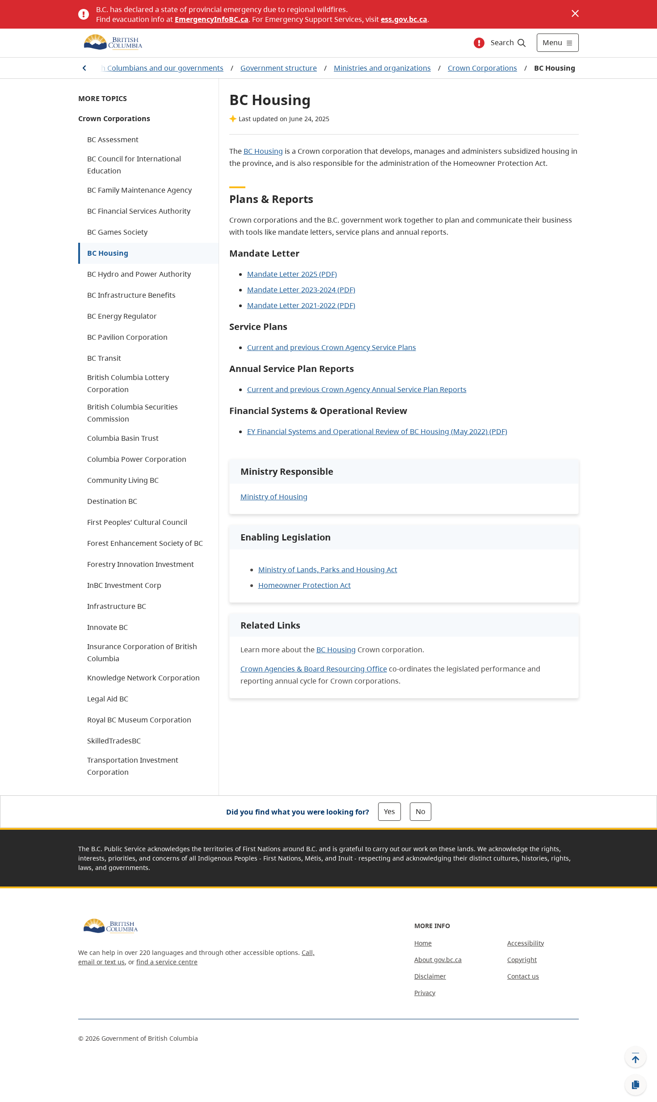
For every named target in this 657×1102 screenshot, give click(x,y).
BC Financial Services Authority (138, 211)
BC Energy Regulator (122, 316)
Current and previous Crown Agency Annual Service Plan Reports (357, 389)
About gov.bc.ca (438, 959)
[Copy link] (635, 1085)
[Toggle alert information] (479, 43)
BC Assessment (113, 139)
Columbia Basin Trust (123, 438)
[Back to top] (635, 1057)
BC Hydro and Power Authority (139, 274)
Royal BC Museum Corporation (139, 720)
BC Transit (104, 358)
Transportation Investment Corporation (132, 766)
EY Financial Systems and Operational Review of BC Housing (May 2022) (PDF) (377, 431)
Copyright (522, 959)
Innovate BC (107, 627)
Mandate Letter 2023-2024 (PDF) (301, 290)
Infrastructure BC (116, 606)
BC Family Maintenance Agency (139, 190)
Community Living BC (123, 480)
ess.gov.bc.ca (404, 19)
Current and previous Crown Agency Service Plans (331, 347)
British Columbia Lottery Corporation (128, 383)
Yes (389, 811)
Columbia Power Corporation (136, 459)
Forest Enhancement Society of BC (145, 543)
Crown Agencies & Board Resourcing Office (313, 669)
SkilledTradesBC (114, 741)
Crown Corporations (482, 68)
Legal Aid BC (107, 699)
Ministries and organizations (382, 68)
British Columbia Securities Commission (132, 413)
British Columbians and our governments (153, 68)
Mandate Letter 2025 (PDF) (292, 274)
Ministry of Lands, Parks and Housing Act (327, 569)
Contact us (523, 976)
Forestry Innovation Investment (140, 564)
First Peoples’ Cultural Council (137, 522)
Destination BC (112, 501)
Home (423, 943)
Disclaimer (430, 976)
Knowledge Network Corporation (143, 678)
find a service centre (167, 962)
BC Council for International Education (134, 165)
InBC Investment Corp (124, 585)
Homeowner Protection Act (304, 585)
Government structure (278, 68)
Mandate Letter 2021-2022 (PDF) (301, 305)
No (420, 811)
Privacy (424, 992)
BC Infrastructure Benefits (131, 295)
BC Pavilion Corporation (127, 337)
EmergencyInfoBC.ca (211, 19)
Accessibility (525, 943)
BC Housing (107, 253)
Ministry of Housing (273, 497)
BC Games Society (117, 232)
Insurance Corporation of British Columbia (142, 652)
